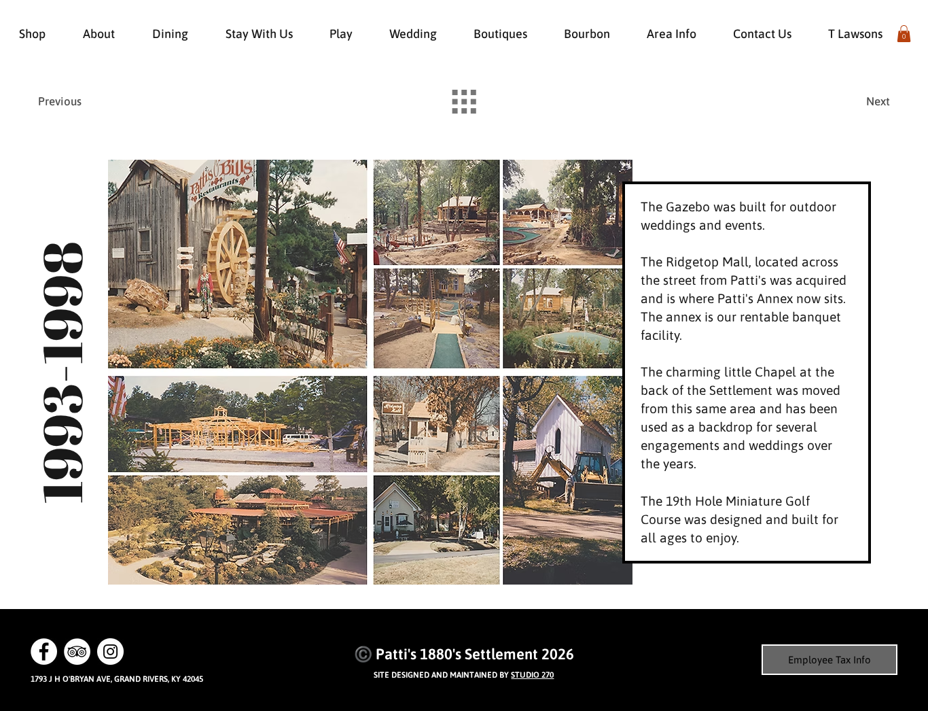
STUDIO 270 (532, 675)
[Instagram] (110, 651)
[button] (904, 33)
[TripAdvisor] (77, 651)
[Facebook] (44, 651)
